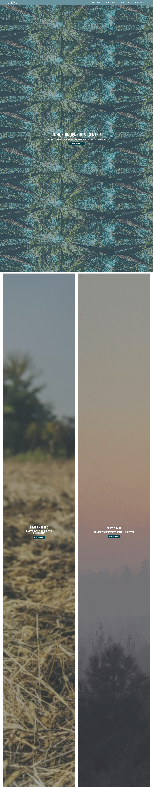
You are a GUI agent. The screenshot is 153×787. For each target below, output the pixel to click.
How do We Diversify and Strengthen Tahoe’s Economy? (39, 532)
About (98, 2)
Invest (136, 2)
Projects (114, 2)
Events (105, 2)
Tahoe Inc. (123, 2)
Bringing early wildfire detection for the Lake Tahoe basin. (114, 532)
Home (93, 2)
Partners (130, 2)
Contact (142, 2)
